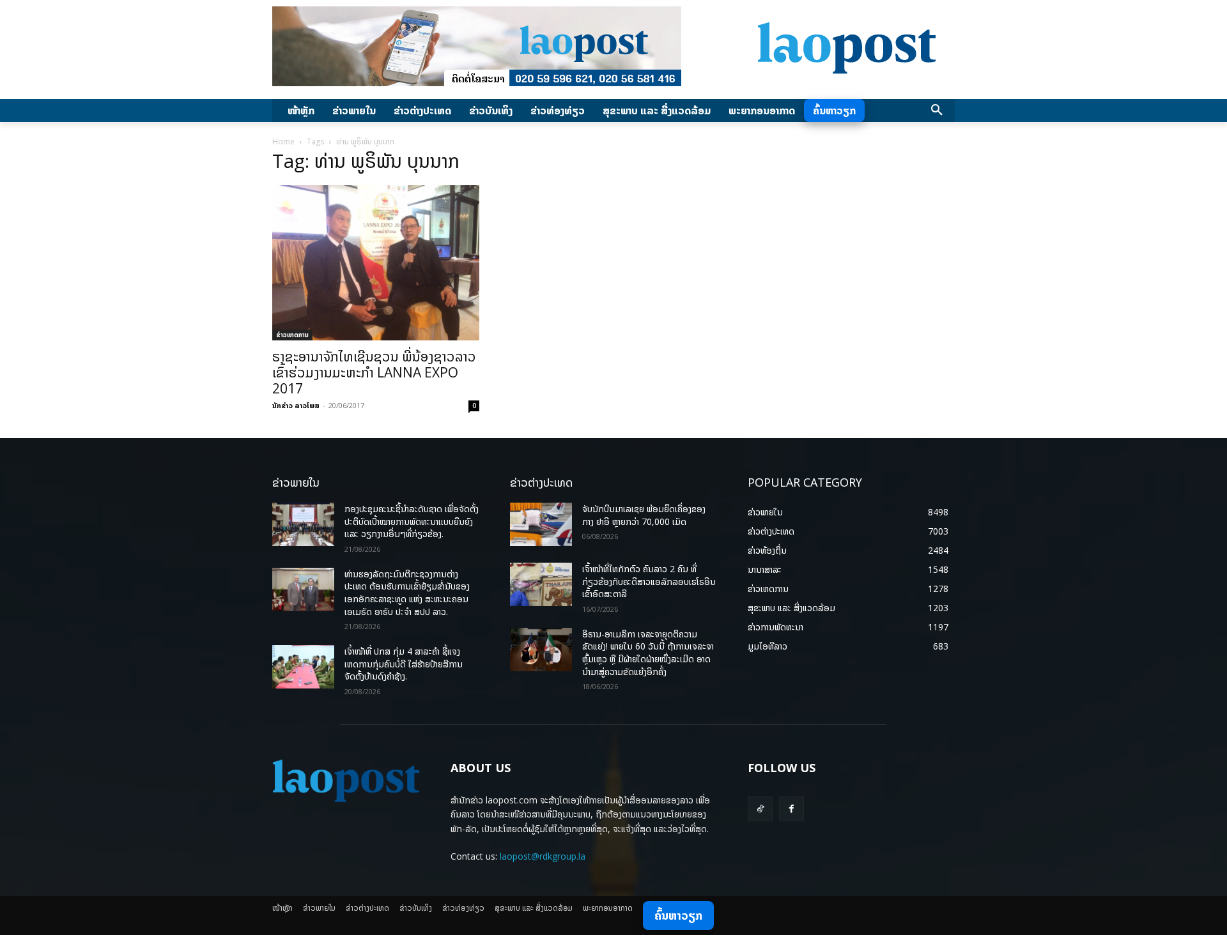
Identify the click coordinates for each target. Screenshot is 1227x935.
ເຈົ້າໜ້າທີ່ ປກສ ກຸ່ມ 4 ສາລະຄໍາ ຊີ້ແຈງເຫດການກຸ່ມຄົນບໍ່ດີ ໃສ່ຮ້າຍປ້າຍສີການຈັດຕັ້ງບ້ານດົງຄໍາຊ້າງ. (403, 663)
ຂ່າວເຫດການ (292, 334)
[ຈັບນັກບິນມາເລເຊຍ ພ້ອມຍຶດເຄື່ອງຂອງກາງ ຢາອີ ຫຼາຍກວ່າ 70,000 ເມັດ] (541, 524)
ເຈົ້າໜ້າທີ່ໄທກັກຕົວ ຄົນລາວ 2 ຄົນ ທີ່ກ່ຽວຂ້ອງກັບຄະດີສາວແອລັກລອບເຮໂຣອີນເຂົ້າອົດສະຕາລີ (649, 581)
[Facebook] (791, 808)
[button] (936, 110)
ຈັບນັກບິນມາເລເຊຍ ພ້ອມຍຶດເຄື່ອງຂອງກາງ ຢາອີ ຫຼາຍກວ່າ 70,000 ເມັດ (644, 515)
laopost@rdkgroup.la (542, 856)
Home (283, 141)
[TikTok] (760, 808)
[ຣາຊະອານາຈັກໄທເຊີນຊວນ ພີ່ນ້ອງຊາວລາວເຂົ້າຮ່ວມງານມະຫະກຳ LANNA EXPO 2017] (375, 262)
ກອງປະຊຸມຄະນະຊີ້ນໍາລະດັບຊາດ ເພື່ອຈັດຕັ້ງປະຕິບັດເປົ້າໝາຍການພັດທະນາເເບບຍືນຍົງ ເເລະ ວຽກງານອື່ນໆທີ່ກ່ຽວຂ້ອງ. (411, 521)
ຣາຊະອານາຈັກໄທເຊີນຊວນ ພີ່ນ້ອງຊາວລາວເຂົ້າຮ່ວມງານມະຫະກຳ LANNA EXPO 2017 (374, 372)
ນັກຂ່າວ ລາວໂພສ (296, 405)
